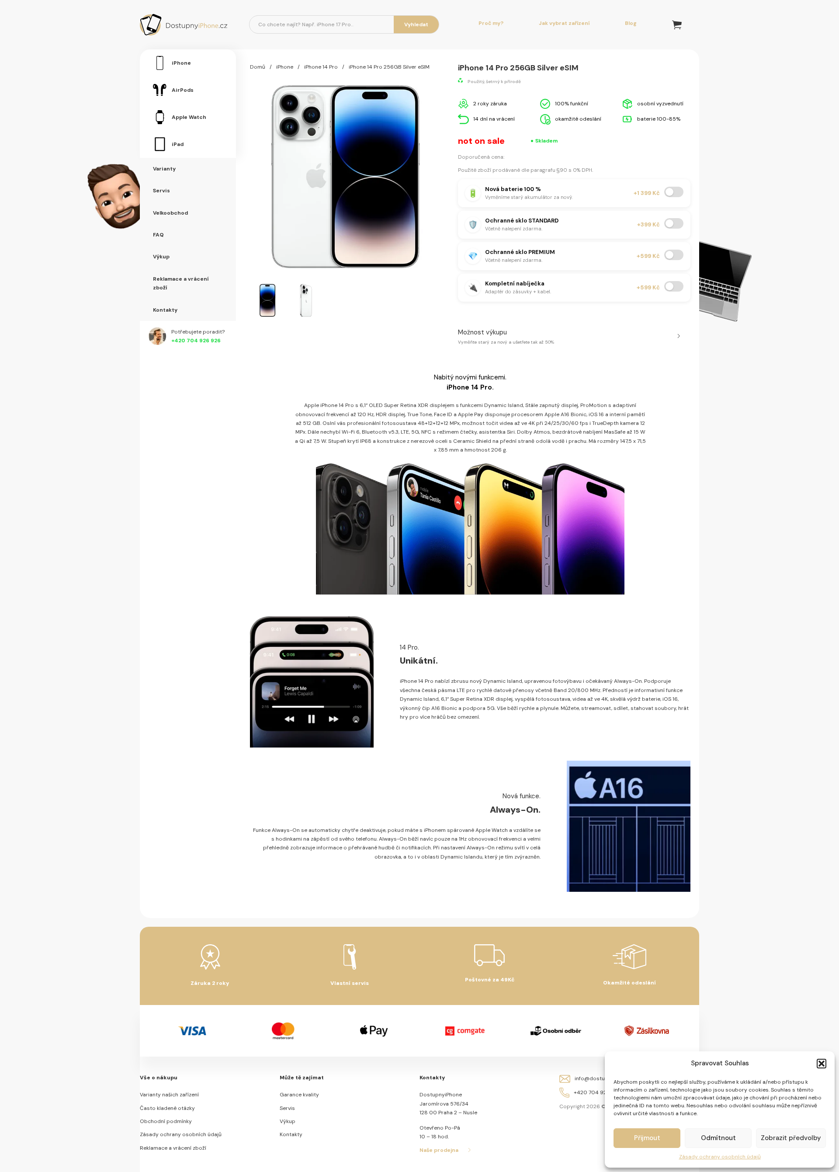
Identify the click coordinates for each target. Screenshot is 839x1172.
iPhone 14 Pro (321, 66)
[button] (821, 1063)
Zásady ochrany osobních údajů (720, 1156)
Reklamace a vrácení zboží (173, 1147)
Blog (631, 23)
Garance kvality (299, 1094)
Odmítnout (718, 1138)
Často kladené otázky (167, 1108)
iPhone (284, 66)
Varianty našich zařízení (169, 1094)
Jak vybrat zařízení (564, 23)
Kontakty (291, 1134)
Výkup (287, 1121)
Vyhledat (416, 24)
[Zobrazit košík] (677, 25)
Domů (257, 66)
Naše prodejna (439, 1150)
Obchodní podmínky (166, 1121)
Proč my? (490, 23)
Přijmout (647, 1138)
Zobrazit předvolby (791, 1138)
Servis (287, 1108)
